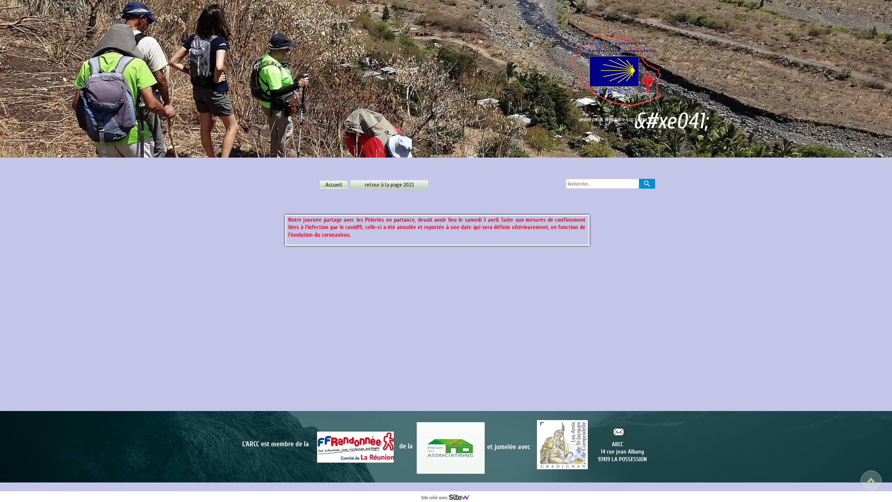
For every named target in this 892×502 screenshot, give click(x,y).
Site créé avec (435, 497)
